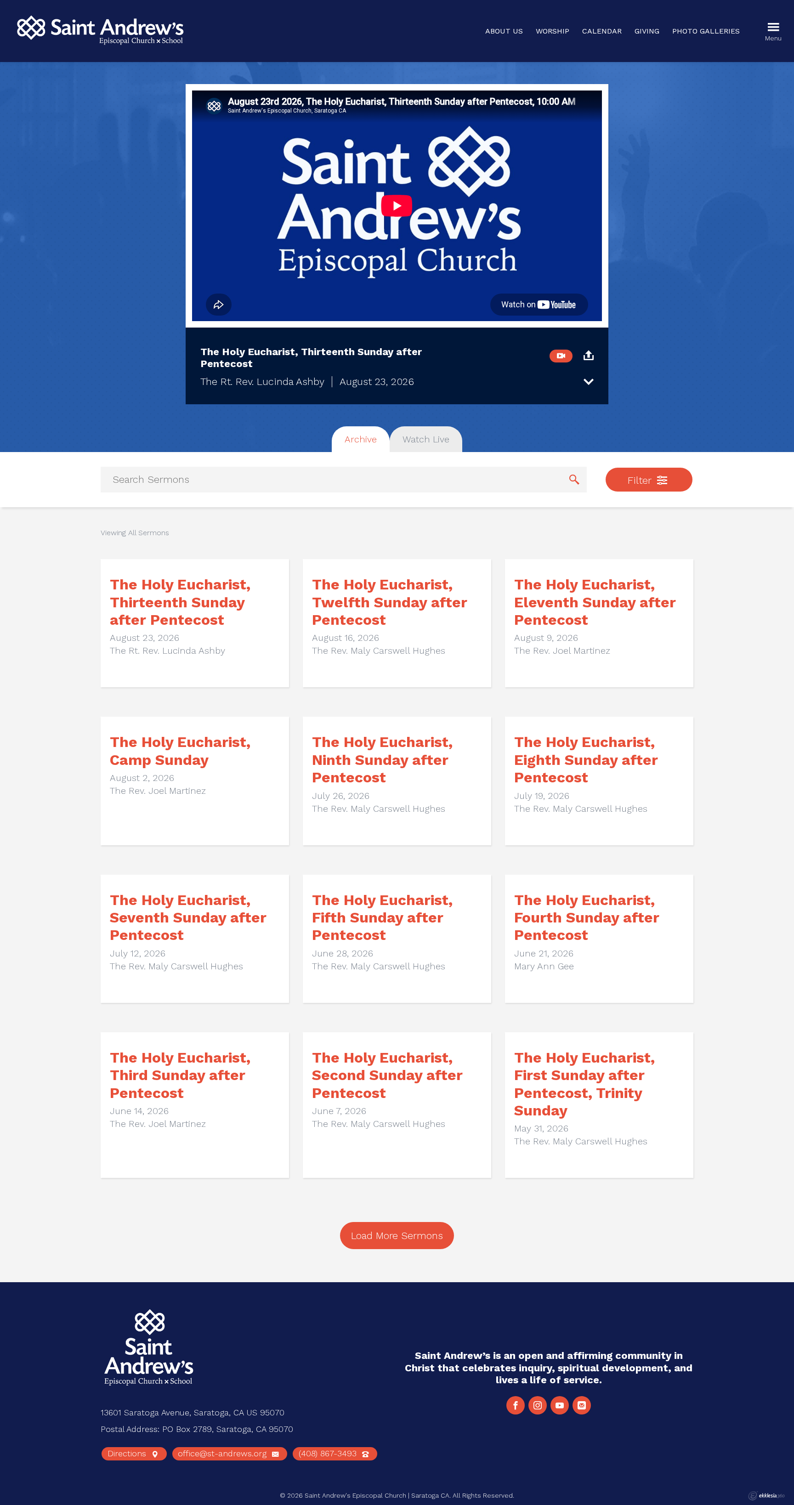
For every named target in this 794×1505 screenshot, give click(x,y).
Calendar (602, 31)
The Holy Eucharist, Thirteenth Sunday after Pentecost (180, 602)
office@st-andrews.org (223, 1453)
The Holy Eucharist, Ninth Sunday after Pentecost (382, 759)
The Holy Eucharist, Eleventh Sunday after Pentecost (595, 602)
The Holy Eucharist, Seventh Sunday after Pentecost (188, 917)
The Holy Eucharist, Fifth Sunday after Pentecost (382, 917)
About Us (504, 31)
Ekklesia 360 (766, 1495)
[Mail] (582, 1405)
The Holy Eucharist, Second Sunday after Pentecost (387, 1075)
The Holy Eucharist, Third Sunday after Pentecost (180, 1075)
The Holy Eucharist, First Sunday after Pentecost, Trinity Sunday (584, 1084)
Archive (361, 439)
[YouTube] (559, 1405)
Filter (641, 480)
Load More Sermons (397, 1235)
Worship (552, 31)
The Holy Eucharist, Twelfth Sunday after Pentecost (389, 602)
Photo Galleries (706, 31)
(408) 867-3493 (329, 1453)
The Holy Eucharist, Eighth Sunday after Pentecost (586, 759)
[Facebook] (515, 1405)
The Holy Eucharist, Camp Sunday (180, 750)
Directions (128, 1453)
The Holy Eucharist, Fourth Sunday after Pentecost (586, 917)
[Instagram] (537, 1405)
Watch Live (426, 439)
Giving (647, 31)
